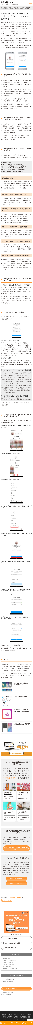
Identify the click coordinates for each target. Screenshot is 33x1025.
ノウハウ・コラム (6, 900)
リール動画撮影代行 (8, 966)
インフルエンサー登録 (7, 992)
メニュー (30, 3)
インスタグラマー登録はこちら (10, 988)
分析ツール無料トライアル (17, 1023)
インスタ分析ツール (8, 962)
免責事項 (16, 1017)
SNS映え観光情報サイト (9, 981)
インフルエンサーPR (8, 964)
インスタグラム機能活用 (15, 897)
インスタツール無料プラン (12, 938)
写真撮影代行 (6, 958)
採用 (29, 1017)
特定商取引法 (23, 1017)
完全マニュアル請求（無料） (13, 943)
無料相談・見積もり (10, 948)
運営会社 (4, 1015)
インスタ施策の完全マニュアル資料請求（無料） (16, 848)
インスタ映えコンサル (8, 979)
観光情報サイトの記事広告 (10, 968)
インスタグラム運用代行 (9, 960)
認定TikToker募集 (6, 994)
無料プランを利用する (16, 883)
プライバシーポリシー (19, 1015)
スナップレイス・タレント (17, 1019)
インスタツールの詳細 (16, 879)
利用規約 (10, 1015)
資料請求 (4, 1023)
